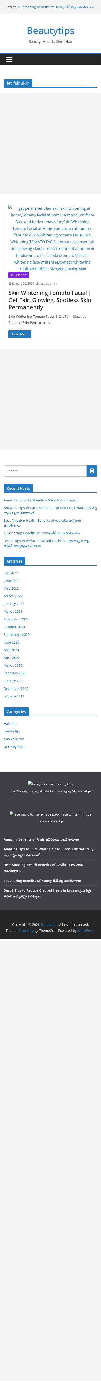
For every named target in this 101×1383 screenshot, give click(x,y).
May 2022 (11, 588)
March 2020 (13, 665)
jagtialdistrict (48, 283)
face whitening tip (50, 821)
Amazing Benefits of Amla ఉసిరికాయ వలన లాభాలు (41, 500)
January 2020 (14, 681)
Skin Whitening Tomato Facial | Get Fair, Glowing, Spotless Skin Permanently (49, 300)
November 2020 (16, 619)
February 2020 (15, 673)
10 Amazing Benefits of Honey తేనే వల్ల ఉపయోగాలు (56, 7)
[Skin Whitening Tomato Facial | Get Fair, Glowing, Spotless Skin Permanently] (52, 238)
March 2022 (13, 596)
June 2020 (11, 642)
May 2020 (11, 650)
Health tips (12, 731)
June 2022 (11, 580)
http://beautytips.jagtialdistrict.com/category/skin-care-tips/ (51, 791)
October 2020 (14, 627)
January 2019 (14, 696)
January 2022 (14, 604)
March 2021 (13, 611)
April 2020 (12, 657)
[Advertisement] (50, 143)
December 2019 (16, 688)
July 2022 (11, 573)
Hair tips (10, 723)
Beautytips (50, 30)
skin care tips (18, 275)
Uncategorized (15, 746)
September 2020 (17, 634)
